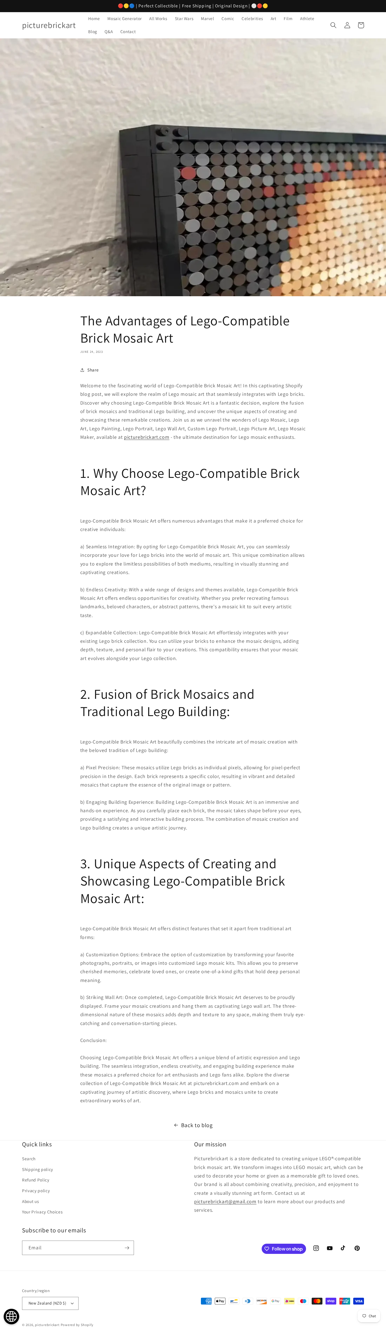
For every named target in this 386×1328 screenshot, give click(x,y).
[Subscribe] (127, 1248)
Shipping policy (37, 1169)
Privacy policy (36, 1190)
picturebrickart (47, 1325)
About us (30, 1201)
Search (29, 1158)
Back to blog (197, 1125)
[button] (333, 25)
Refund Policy (35, 1180)
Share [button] (93, 370)
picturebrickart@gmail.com (225, 1201)
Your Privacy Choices (42, 1212)
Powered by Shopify (77, 1325)
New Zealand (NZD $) (47, 1303)
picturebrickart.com (147, 437)
